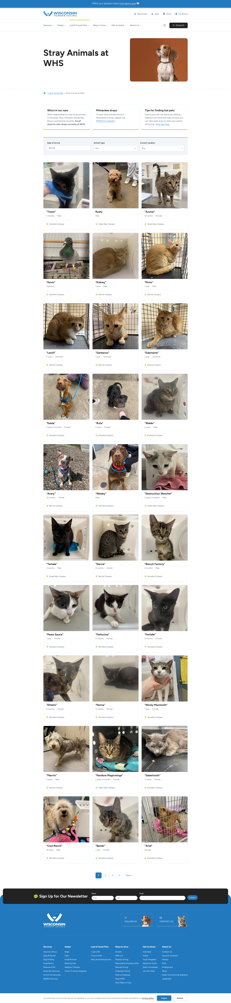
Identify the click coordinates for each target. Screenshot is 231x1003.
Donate (180, 25)
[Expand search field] (165, 25)
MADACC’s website (105, 121)
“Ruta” (99, 423)
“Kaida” (50, 423)
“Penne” (100, 705)
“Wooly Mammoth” (156, 705)
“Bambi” (100, 845)
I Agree (164, 998)
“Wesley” (100, 493)
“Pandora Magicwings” (109, 775)
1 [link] (98, 875)
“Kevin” (50, 282)
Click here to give (127, 3)
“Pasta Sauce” (54, 634)
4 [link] (119, 875)
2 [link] (105, 875)
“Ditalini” (51, 705)
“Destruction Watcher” (158, 493)
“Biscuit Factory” (154, 564)
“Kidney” (100, 282)
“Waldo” (149, 423)
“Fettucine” (102, 634)
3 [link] (112, 875)
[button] (116, 148)
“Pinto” (148, 282)
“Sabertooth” (152, 775)
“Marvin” (51, 775)
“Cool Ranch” (54, 845)
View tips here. (162, 124)
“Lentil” (50, 352)
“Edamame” (151, 352)
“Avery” (51, 493)
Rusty (99, 211)
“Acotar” (149, 211)
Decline (180, 998)
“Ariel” (148, 845)
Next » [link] (129, 875)
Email (141, 893)
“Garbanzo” (102, 352)
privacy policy (148, 998)
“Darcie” (100, 564)
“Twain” (51, 211)
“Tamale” (51, 564)
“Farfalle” (150, 634)
